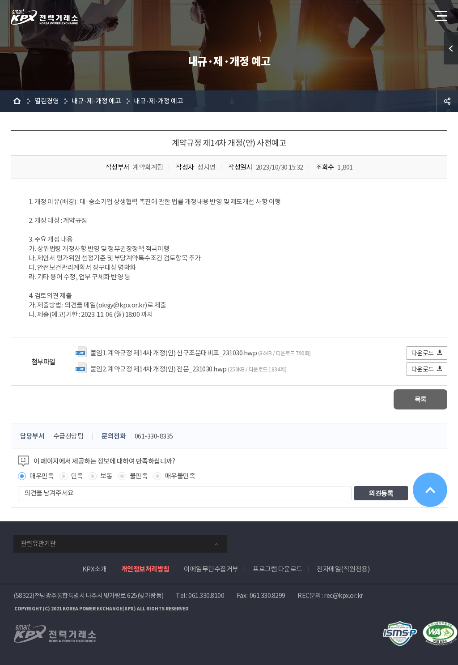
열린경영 (46, 101)
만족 (77, 476)
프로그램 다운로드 (277, 569)
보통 (106, 476)
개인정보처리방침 (145, 569)
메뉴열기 (440, 16)
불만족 (139, 476)
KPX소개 (94, 569)
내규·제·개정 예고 (96, 101)
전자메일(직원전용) (343, 569)
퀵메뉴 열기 (451, 48)
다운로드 (422, 353)
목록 (421, 399)
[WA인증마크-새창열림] (440, 626)
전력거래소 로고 (44, 17)
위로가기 (430, 490)
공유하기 (447, 101)
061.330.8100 (206, 596)
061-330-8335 (154, 436)
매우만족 (42, 476)
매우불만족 (180, 476)
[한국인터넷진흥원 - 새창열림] (400, 626)
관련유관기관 (38, 543)
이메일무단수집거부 (211, 569)
